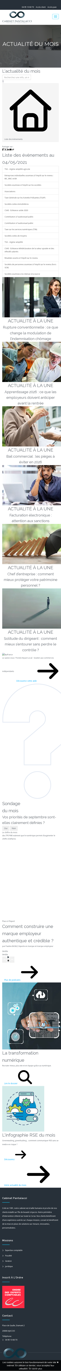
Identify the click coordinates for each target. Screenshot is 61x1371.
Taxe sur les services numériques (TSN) (21, 229)
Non (14, 828)
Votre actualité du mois (15, 1185)
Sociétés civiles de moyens (16, 236)
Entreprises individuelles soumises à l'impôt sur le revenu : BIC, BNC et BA (29, 177)
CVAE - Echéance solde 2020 (16, 210)
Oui (5, 828)
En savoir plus (35, 1368)
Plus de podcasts (12, 979)
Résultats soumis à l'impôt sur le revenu (21, 258)
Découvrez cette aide (26, 680)
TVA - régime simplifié (14, 242)
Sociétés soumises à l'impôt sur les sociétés (23, 185)
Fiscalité (8, 1255)
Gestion (8, 1261)
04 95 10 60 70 (28, 7)
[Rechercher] (3, 81)
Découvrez (9, 1159)
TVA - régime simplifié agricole (17, 169)
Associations (10, 191)
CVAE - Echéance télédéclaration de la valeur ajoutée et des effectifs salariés (29, 250)
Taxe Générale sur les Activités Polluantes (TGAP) (25, 197)
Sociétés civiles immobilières (17, 204)
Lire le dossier (11, 1083)
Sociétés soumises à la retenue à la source (22, 274)
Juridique (9, 1266)
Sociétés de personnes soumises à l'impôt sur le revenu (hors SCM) (30, 266)
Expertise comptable (14, 1250)
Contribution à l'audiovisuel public (19, 216)
